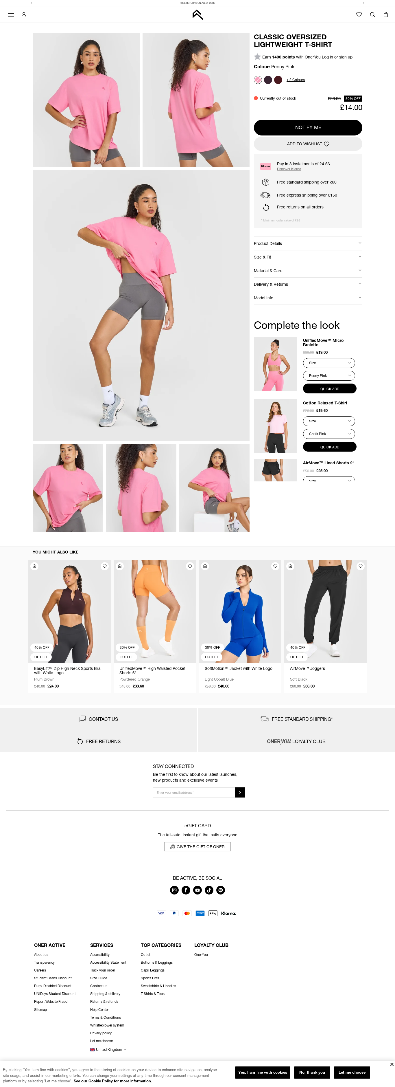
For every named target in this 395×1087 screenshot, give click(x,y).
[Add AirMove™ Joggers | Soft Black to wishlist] (361, 566)
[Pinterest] (220, 892)
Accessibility (100, 954)
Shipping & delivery (105, 993)
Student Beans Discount (53, 978)
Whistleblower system (107, 1025)
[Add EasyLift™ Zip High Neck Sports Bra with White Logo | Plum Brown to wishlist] (105, 566)
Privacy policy (101, 1033)
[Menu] (10, 14)
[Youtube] (197, 892)
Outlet (145, 954)
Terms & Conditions (105, 1017)
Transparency (44, 962)
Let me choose (352, 1072)
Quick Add (329, 389)
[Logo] (197, 14)
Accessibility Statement (108, 962)
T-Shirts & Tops (153, 993)
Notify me (308, 127)
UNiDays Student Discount (55, 993)
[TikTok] (209, 892)
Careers (40, 970)
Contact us (98, 986)
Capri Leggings (153, 970)
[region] (197, 1074)
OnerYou (201, 954)
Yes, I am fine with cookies (262, 1072)
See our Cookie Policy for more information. (113, 1081)
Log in (327, 57)
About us (41, 954)
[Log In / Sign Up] (23, 14)
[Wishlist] (359, 14)
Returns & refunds (104, 1001)
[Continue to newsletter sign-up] (240, 792)
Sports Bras (150, 978)
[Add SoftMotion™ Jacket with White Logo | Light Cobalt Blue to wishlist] (275, 566)
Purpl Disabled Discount (52, 986)
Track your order (102, 970)
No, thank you (312, 1072)
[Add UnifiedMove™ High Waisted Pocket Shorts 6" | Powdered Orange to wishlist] (190, 566)
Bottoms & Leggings (157, 962)
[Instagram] (174, 892)
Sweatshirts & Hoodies (158, 986)
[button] (31, 3)
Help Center (99, 1009)
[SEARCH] (372, 14)
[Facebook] (186, 892)
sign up (345, 57)
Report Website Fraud (50, 1001)
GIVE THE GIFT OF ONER (201, 846)
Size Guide (98, 978)
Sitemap (40, 1009)
